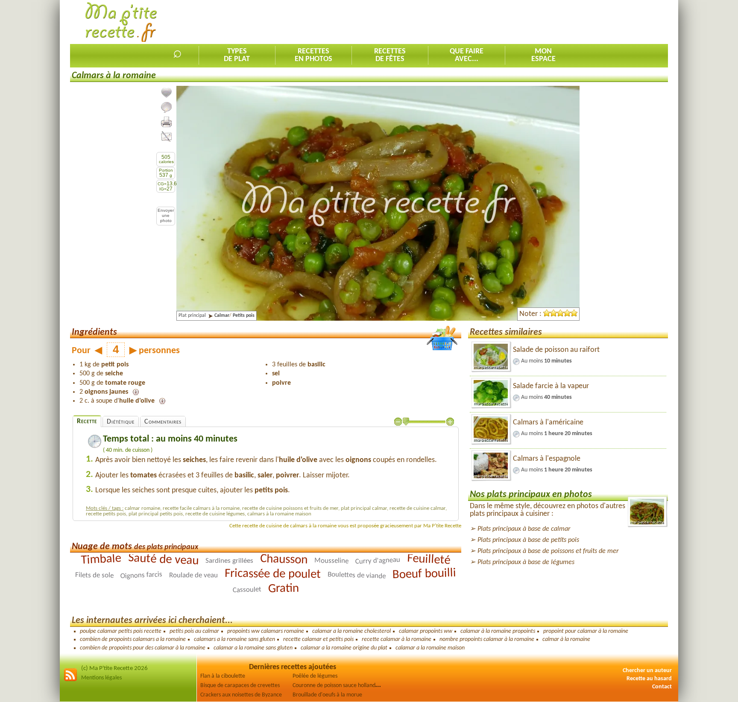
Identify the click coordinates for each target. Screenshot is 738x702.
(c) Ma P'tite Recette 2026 (114, 668)
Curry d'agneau (378, 561)
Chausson (284, 559)
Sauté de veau (163, 559)
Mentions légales (101, 678)
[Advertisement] (512, 22)
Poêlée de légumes (315, 676)
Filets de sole (94, 575)
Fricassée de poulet (273, 574)
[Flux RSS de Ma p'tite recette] (70, 680)
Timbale (101, 560)
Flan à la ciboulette (222, 676)
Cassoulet (246, 590)
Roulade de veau (193, 575)
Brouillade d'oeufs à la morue (327, 695)
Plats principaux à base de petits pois (528, 540)
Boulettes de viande (357, 575)
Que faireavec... (466, 55)
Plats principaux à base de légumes (525, 562)
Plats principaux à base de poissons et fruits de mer (547, 551)
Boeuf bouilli (424, 574)
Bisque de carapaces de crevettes (240, 685)
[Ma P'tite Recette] (121, 22)
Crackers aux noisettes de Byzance (241, 695)
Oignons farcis (141, 575)
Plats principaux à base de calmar (523, 529)
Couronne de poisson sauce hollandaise (339, 685)
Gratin (283, 588)
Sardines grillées (229, 561)
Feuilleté (428, 560)
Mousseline (331, 561)
